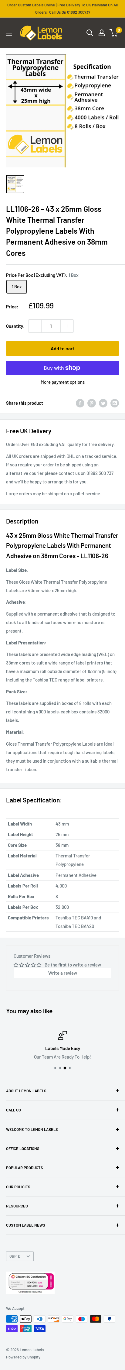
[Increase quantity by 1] (67, 326)
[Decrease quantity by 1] (35, 326)
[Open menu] (9, 33)
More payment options (63, 382)
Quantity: (15, 326)
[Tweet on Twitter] (103, 402)
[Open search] (89, 32)
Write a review (62, 973)
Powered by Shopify (23, 1357)
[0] (114, 32)
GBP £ (14, 1256)
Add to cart (62, 348)
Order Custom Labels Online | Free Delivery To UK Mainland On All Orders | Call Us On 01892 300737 (62, 8)
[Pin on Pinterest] (91, 402)
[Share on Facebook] (80, 402)
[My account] (102, 32)
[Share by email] (114, 402)
